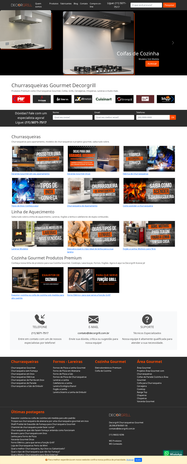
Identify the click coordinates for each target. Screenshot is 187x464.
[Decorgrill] (21, 5)
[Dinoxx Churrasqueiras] (42, 99)
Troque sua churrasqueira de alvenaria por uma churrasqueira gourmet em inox (50, 421)
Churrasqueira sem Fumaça (24, 370)
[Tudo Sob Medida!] (71, 71)
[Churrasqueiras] (107, 71)
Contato (84, 3)
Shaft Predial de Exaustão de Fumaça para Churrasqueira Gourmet (43, 424)
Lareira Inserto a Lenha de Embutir (70, 392)
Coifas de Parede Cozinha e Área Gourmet (152, 378)
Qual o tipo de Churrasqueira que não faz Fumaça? (35, 451)
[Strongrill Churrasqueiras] (103, 99)
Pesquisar (169, 5)
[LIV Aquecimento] (124, 99)
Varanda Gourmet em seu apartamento (30, 173)
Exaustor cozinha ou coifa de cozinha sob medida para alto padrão (43, 418)
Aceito (138, 460)
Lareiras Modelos (19, 248)
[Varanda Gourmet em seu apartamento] (37, 158)
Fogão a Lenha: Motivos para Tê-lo (139, 248)
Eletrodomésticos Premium (108, 367)
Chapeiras (142, 395)
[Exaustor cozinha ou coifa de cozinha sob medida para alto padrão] (37, 279)
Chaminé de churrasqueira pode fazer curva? (32, 427)
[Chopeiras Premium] (98, 71)
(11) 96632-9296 (116, 434)
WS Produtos (115, 440)
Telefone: (140, 112)
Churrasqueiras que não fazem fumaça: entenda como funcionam (43, 430)
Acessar (152, 63)
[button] (172, 99)
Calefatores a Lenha (62, 383)
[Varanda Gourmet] (84, 71)
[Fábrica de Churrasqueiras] (149, 158)
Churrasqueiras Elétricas (23, 377)
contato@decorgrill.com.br (93, 333)
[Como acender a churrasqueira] (149, 190)
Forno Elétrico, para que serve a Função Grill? (89, 295)
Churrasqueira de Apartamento (82, 205)
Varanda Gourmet (145, 401)
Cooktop (141, 389)
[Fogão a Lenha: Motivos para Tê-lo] (149, 233)
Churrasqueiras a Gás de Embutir (27, 386)
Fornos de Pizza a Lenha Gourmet (69, 367)
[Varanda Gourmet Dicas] (93, 158)
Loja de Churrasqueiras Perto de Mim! (29, 445)
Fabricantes (66, 3)
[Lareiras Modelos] (37, 233)
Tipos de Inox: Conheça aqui (24, 205)
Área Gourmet (144, 367)
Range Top (142, 392)
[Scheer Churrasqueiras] (145, 99)
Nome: (56, 112)
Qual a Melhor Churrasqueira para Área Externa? (34, 454)
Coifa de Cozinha (103, 370)
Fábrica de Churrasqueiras (135, 173)
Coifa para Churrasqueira (149, 383)
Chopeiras (142, 398)
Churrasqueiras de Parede (23, 383)
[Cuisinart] (83, 99)
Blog (76, 3)
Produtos (53, 3)
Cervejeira (142, 386)
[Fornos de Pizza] (93, 71)
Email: (97, 112)
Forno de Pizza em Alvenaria (66, 370)
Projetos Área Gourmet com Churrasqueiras (150, 372)
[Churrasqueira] (112, 71)
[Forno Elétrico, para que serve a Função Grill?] (93, 279)
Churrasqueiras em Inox (22, 373)
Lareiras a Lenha (61, 380)
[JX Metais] (62, 99)
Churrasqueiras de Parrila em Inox (27, 380)
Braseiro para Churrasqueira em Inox (29, 433)
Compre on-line (95, 5)
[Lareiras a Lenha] (89, 71)
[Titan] (21, 99)
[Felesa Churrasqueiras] (166, 99)
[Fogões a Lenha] (103, 71)
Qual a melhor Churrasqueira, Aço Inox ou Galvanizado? (38, 448)
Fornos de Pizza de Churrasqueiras (70, 377)
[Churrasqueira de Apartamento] (93, 190)
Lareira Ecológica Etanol (64, 386)
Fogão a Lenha (60, 389)
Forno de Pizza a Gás (63, 373)
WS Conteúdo (115, 443)
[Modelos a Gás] (80, 71)
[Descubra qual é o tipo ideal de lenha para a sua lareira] (93, 233)
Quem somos (38, 5)
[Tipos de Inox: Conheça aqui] (37, 190)
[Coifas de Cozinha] (75, 71)
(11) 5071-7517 (36, 122)
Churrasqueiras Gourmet (23, 367)
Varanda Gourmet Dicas (78, 173)
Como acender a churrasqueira (138, 205)
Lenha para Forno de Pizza (24, 436)
